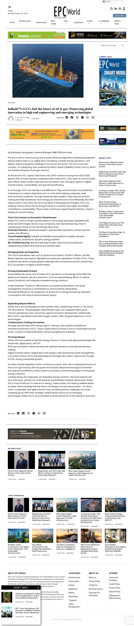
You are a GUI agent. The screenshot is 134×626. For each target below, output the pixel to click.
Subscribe (119, 15)
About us (92, 577)
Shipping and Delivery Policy (115, 596)
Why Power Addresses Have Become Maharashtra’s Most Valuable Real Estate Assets (111, 244)
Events (90, 21)
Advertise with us (96, 589)
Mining (71, 593)
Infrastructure (25, 21)
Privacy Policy (94, 581)
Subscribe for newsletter (94, 594)
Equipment (78, 22)
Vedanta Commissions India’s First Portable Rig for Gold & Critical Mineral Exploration (27, 596)
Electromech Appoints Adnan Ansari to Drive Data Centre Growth (20, 473)
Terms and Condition (113, 578)
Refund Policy (114, 592)
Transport (73, 600)
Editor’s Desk (118, 22)
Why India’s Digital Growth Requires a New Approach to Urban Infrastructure (81, 473)
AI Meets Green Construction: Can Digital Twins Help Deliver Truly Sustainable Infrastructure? (111, 215)
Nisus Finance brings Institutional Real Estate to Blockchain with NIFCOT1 (110, 204)
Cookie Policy (114, 584)
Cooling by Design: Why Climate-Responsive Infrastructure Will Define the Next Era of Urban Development (112, 194)
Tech (66, 21)
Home (12, 22)
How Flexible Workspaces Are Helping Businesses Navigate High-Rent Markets (111, 253)
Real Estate (53, 22)
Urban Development (74, 605)
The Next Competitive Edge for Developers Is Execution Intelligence (112, 234)
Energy (71, 585)
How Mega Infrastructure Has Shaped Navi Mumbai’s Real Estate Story (111, 225)
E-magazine (104, 21)
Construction (41, 22)
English (108, 1)
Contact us (93, 585)
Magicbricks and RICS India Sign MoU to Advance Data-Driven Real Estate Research (51, 473)
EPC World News (23, 118)
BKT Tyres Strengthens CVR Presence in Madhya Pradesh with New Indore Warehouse (27, 611)
